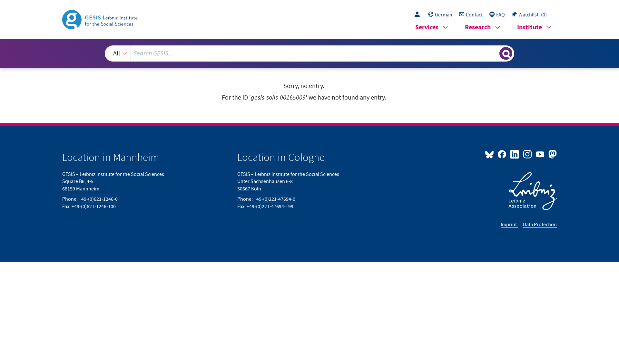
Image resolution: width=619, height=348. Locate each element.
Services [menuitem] (426, 27)
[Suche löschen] (494, 53)
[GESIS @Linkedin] (515, 154)
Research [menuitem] (478, 27)
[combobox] (309, 53)
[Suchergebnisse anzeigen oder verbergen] (505, 53)
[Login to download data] (419, 15)
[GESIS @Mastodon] (552, 154)
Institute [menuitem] (529, 27)
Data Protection (540, 224)
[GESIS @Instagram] (527, 154)
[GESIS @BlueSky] (490, 154)
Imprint (509, 224)
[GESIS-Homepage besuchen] (100, 19)
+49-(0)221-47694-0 (274, 199)
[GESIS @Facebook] (502, 154)
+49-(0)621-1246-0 (98, 199)
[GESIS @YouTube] (540, 154)
